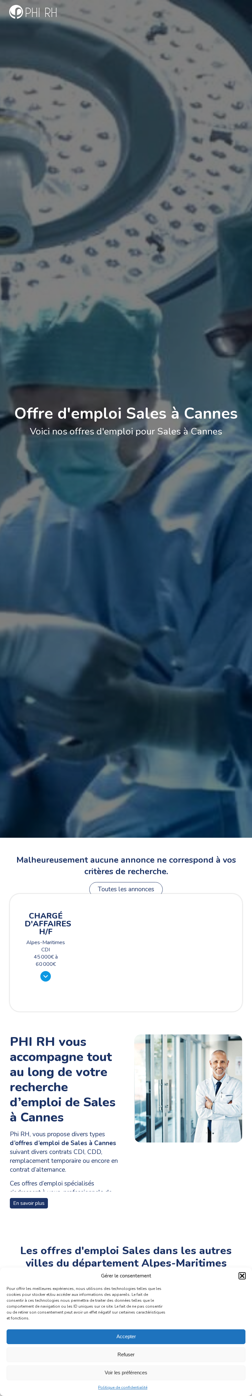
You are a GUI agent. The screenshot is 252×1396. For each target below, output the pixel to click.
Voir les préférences (126, 1372)
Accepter (126, 1336)
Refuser (126, 1354)
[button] (242, 1276)
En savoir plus (29, 1203)
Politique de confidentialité (122, 1387)
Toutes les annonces (126, 889)
